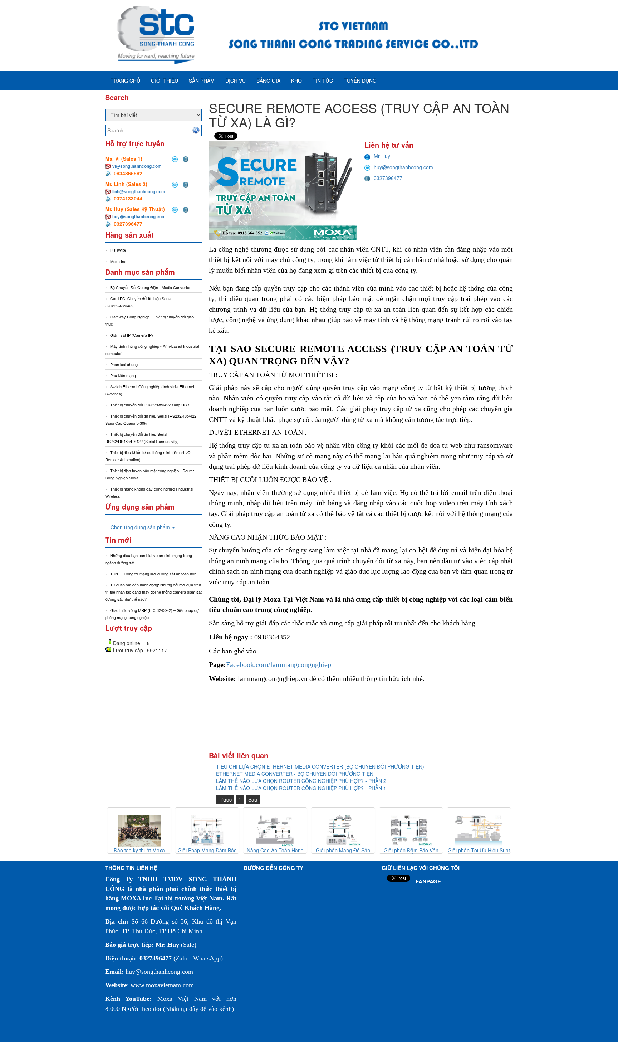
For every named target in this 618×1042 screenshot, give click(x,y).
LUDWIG (118, 250)
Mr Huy (382, 156)
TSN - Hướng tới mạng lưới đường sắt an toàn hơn (153, 573)
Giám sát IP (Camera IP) (131, 335)
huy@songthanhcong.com (139, 216)
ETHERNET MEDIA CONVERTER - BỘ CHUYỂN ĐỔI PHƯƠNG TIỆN (294, 773)
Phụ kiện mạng (123, 375)
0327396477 (388, 177)
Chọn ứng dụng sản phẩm (141, 527)
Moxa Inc (118, 261)
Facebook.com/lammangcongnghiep (278, 664)
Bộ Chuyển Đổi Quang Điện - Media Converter (150, 287)
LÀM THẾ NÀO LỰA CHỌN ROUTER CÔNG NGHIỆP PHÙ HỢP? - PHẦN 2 (301, 780)
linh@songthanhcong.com (138, 191)
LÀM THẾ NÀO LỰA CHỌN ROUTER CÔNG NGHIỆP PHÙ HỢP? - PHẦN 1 (301, 788)
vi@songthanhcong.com (137, 166)
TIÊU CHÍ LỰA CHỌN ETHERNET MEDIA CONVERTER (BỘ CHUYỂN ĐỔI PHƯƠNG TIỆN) (320, 766)
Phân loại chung (124, 364)
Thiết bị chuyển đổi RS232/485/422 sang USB (149, 405)
